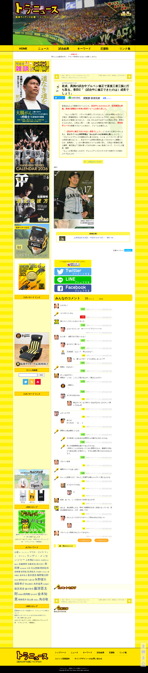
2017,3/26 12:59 (107, 409)
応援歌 (105, 48)
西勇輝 (20, 594)
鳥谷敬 (43, 599)
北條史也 (32, 564)
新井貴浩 (32, 575)
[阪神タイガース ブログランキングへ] (73, 264)
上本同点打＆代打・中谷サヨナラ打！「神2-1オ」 (94, 237)
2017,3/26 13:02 (107, 514)
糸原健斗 (46, 584)
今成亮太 (44, 560)
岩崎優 (17, 571)
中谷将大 (37, 560)
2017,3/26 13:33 (107, 332)
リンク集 (124, 48)
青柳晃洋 (22, 599)
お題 (16, 552)
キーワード (84, 48)
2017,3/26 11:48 (107, 371)
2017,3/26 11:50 (107, 381)
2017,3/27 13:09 (107, 536)
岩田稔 (24, 571)
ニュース (43, 48)
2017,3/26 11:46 (107, 348)
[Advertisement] (93, 66)
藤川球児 (29, 589)
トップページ (60, 652)
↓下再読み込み (101, 540)
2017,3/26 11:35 (107, 309)
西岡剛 (26, 594)
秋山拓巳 (29, 584)
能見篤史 (19, 588)
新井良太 (23, 575)
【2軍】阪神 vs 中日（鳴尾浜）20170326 (112, 75)
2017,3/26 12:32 (107, 457)
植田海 (16, 580)
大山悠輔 (35, 568)
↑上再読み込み (84, 540)
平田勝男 (39, 572)
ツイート (60, 98)
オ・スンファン (24, 552)
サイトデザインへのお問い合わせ (88, 658)
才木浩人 (44, 572)
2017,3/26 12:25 (107, 442)
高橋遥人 (36, 600)
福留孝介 (19, 583)
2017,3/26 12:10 (107, 434)
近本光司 (34, 594)
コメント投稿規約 (62, 658)
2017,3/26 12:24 (107, 473)
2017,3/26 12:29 (107, 392)
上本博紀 (29, 560)
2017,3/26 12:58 (107, 481)
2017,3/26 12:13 (107, 465)
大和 (28, 568)
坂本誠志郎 (23, 568)
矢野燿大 (40, 579)
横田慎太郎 (23, 580)
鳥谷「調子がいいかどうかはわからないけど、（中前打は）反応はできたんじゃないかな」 (75, 76)
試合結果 (64, 48)
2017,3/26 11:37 (107, 317)
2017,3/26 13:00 (107, 495)
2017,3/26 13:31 (107, 521)
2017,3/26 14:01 (107, 528)
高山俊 (30, 599)
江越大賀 (31, 580)
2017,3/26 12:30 (107, 363)
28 (107, 98)
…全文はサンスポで (94, 162)
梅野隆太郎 (42, 575)
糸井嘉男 (38, 583)
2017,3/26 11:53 (107, 417)
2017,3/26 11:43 (107, 340)
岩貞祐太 (128, 250)
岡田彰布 (44, 568)
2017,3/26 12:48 (107, 399)
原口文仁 (40, 564)
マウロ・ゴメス (36, 552)
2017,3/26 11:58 (107, 426)
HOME (23, 48)
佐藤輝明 (23, 564)
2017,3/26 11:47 (107, 355)
